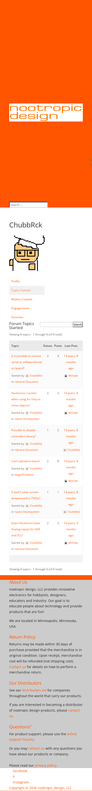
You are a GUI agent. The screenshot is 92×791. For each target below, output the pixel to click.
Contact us (17, 667)
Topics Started (20, 290)
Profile (15, 281)
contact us (36, 748)
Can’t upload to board (25, 461)
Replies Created (21, 299)
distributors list (34, 690)
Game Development (27, 419)
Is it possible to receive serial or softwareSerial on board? (26, 362)
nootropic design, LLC (55, 788)
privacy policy (45, 765)
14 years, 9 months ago (71, 529)
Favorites (17, 317)
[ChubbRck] (27, 275)
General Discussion (26, 381)
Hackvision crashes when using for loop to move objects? (25, 399)
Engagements (20, 308)
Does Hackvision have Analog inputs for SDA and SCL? (25, 529)
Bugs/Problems (24, 474)
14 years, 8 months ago (71, 362)
